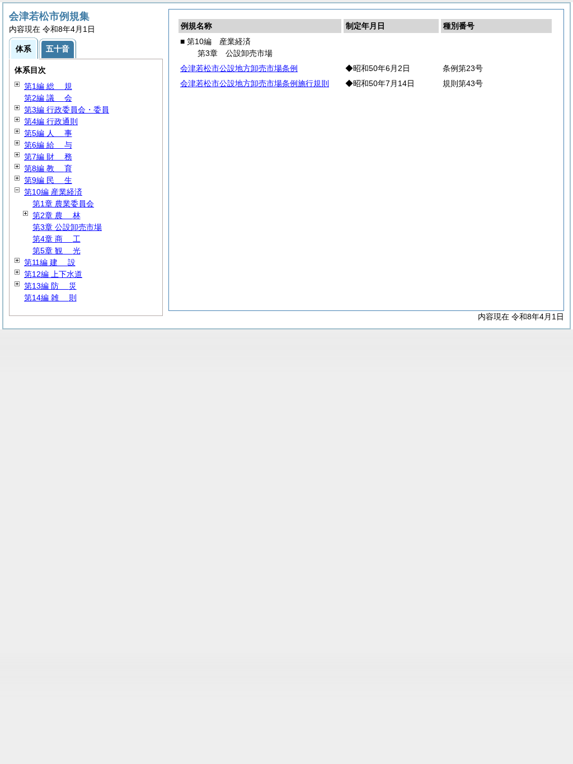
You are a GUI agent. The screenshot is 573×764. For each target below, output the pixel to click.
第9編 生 (48, 180)
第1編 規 (48, 86)
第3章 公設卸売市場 (67, 227)
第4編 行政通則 (51, 121)
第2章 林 (56, 215)
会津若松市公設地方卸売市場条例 (239, 68)
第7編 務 (48, 156)
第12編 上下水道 (53, 274)
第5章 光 (56, 250)
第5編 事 (48, 133)
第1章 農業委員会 (63, 203)
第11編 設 (50, 262)
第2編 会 (48, 97)
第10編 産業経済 (53, 191)
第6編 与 (48, 144)
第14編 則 (50, 297)
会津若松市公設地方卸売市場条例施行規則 (254, 83)
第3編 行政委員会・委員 (66, 109)
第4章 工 (56, 238)
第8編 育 (48, 168)
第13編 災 (50, 285)
